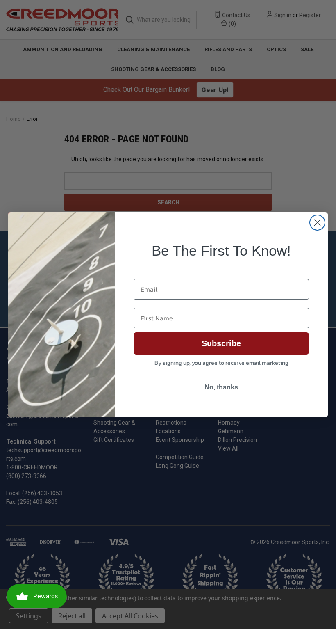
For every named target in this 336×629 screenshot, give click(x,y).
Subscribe (221, 343)
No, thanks (221, 387)
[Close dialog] (317, 222)
